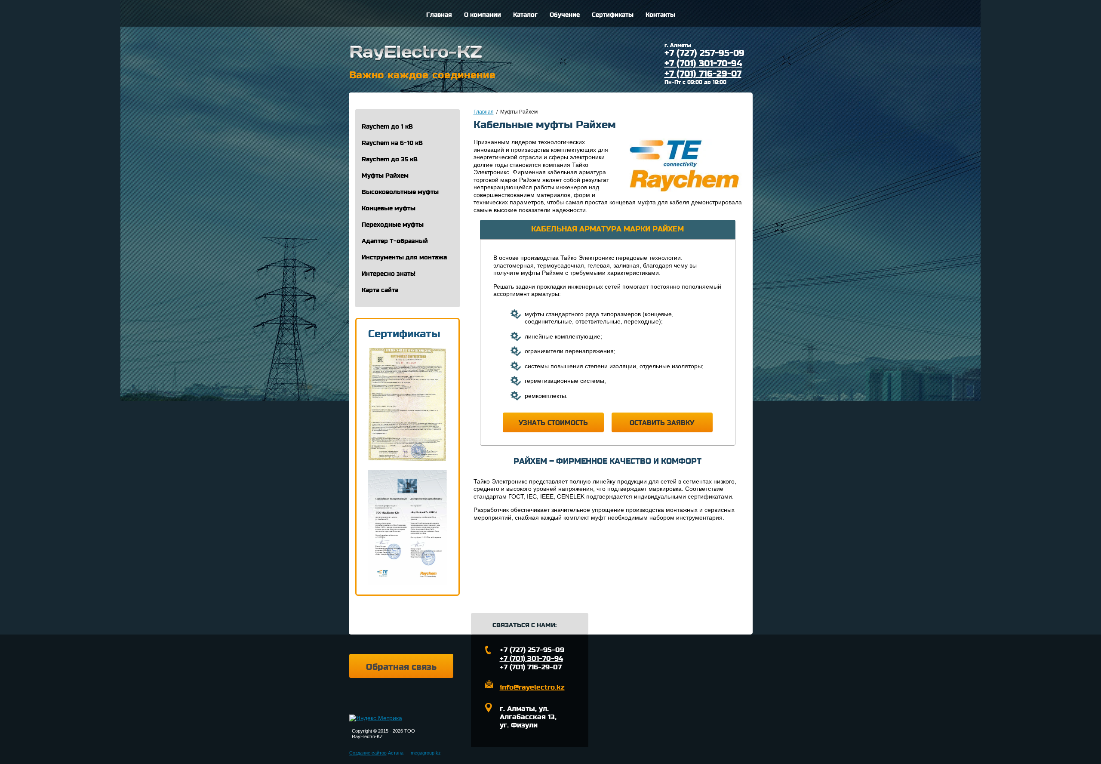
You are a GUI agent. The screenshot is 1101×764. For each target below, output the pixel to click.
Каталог (525, 14)
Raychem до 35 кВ (390, 159)
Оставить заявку (662, 423)
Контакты (660, 14)
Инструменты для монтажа (404, 257)
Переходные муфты (393, 224)
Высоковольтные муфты (400, 192)
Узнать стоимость (553, 423)
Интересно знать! (388, 273)
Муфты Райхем (385, 175)
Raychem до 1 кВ (387, 126)
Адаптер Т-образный (395, 241)
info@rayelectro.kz (532, 687)
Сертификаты (613, 14)
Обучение (565, 14)
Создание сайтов (368, 752)
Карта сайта (380, 290)
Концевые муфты (388, 208)
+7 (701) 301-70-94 (703, 64)
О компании (482, 14)
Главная (439, 14)
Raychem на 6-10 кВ (392, 143)
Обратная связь (401, 667)
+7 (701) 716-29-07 (702, 74)
